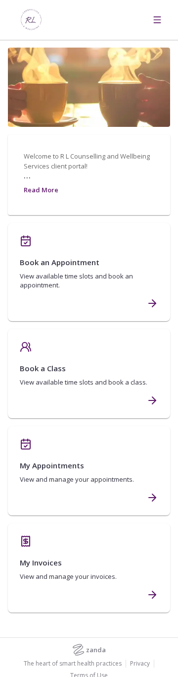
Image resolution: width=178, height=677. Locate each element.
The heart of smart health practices (73, 664)
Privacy (140, 664)
